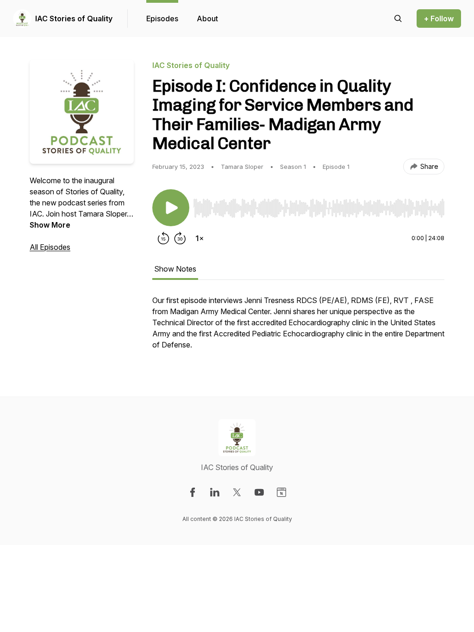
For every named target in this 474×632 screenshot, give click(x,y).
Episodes (162, 18)
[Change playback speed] (199, 238)
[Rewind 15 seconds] (163, 238)
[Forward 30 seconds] (180, 238)
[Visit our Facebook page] (192, 492)
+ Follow (439, 18)
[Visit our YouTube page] (259, 492)
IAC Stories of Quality (73, 18)
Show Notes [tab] (175, 268)
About (207, 18)
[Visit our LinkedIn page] (214, 492)
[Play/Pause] (170, 207)
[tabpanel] (298, 327)
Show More (50, 224)
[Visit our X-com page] (237, 492)
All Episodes (50, 247)
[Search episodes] (398, 18)
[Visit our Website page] (281, 492)
